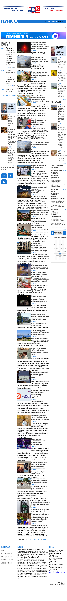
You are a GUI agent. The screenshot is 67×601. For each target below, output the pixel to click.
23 (65, 252)
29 (63, 255)
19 (58, 252)
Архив (14, 165)
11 (56, 248)
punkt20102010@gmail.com (57, 572)
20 (59, 252)
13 (59, 248)
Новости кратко (7, 560)
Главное (4, 550)
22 (63, 252)
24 (54, 255)
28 (61, 255)
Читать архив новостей (9, 95)
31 (54, 258)
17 (54, 252)
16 (65, 248)
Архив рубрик (6, 563)
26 (58, 255)
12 (58, 248)
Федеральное (6, 553)
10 (54, 248)
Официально (6, 557)
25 (56, 255)
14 (61, 248)
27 (59, 255)
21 (61, 252)
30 (65, 255)
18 (56, 252)
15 (63, 248)
